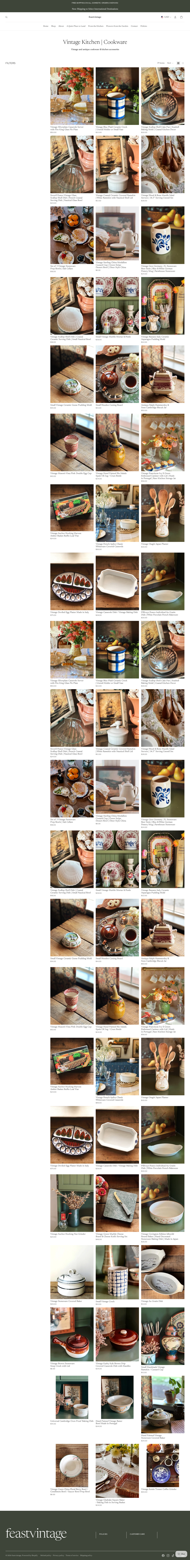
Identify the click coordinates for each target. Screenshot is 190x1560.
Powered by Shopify (30, 1555)
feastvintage (16, 1555)
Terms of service (72, 1555)
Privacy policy (58, 1555)
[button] (170, 63)
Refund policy (45, 1555)
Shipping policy (86, 1555)
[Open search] (6, 17)
